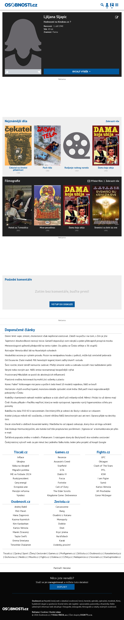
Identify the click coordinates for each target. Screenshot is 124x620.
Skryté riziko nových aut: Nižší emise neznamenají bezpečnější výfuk (39, 369)
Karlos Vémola (103, 486)
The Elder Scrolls (62, 491)
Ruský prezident (21, 478)
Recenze (62, 457)
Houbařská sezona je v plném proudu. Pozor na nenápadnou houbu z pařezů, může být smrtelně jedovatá (58, 355)
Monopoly (62, 519)
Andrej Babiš (21, 506)
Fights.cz (103, 452)
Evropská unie (21, 486)
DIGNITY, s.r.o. (86, 615)
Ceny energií (21, 482)
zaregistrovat (55, 582)
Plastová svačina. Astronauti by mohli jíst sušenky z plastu (34, 379)
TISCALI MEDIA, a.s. (59, 615)
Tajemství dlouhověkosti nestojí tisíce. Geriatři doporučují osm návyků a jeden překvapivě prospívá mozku (59, 340)
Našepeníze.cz (81, 556)
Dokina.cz (56, 556)
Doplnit (62, 586)
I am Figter (103, 478)
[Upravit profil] (116, 17)
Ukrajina (21, 461)
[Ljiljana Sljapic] (23, 41)
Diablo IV (62, 474)
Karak (62, 540)
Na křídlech (62, 536)
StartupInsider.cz (112, 556)
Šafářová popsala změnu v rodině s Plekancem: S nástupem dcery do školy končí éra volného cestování (57, 437)
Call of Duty (62, 486)
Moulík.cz (34, 556)
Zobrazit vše (112, 121)
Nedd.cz (23, 556)
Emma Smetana (21, 540)
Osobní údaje (55, 612)
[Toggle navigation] (116, 4)
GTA (62, 469)
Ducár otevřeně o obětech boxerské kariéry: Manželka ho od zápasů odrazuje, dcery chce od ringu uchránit (58, 424)
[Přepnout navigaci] (107, 4)
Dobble (62, 523)
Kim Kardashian (20, 523)
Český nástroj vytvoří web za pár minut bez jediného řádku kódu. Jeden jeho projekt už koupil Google (55, 442)
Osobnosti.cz (20, 501)
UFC (103, 457)
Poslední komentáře (18, 279)
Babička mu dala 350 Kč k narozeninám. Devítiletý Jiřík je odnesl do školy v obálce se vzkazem (52, 410)
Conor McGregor (103, 495)
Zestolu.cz (62, 501)
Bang (62, 510)
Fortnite (62, 482)
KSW (103, 474)
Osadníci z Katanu (62, 515)
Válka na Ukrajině (20, 465)
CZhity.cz (67, 556)
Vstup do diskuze (62, 304)
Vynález (21, 495)
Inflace (20, 457)
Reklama (35, 612)
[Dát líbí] (14, 71)
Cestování (42, 553)
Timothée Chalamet (20, 544)
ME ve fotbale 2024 (20, 474)
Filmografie (12, 181)
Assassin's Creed (62, 461)
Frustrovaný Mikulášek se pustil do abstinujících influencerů (35, 374)
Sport (25, 553)
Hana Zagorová (21, 515)
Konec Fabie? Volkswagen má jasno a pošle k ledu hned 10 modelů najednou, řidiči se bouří (51, 384)
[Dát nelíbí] (32, 71)
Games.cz (62, 452)
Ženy (32, 553)
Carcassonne (62, 506)
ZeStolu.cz (82, 553)
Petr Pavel (20, 510)
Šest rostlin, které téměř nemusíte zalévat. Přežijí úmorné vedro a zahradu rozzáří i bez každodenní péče (58, 364)
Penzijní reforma (20, 491)
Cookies (44, 612)
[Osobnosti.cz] (21, 4)
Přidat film (96, 180)
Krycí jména (62, 532)
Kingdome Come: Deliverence (62, 495)
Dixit (62, 527)
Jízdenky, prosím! (61, 544)
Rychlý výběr (80, 71)
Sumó (103, 482)
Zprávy (17, 553)
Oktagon (103, 461)
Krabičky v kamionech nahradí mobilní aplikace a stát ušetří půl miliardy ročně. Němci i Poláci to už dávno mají (60, 397)
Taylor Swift (20, 536)
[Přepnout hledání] (102, 4)
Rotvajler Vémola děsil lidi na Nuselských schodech (30, 350)
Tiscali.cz (21, 452)
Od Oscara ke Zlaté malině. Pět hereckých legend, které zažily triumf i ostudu (44, 360)
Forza (62, 478)
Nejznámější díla (16, 121)
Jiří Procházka (103, 491)
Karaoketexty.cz (113, 553)
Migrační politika (20, 469)
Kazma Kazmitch (20, 519)
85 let (50, 29)
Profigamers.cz (67, 553)
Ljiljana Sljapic (55, 17)
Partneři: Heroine (62, 567)
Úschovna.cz (11, 556)
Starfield (62, 465)
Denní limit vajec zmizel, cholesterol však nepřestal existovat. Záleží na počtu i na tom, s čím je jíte (56, 335)
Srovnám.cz (96, 556)
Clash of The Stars (103, 465)
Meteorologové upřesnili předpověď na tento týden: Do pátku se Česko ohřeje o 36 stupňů (51, 345)
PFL (103, 469)
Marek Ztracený (21, 532)
